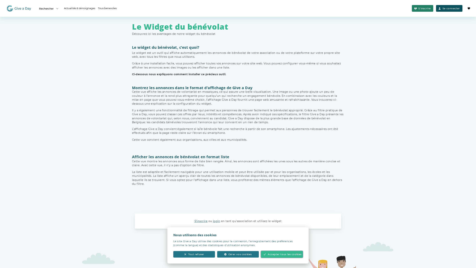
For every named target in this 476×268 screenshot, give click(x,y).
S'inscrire (424, 8)
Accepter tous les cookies (285, 254)
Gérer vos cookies (240, 254)
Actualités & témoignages (79, 8)
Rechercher (46, 8)
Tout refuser (196, 254)
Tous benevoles (107, 8)
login (216, 221)
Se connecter (451, 8)
